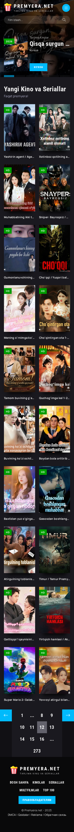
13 (51, 727)
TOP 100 (48, 790)
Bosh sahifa (19, 782)
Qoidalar (23, 815)
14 (22, 739)
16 (41, 739)
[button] (9, 76)
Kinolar (39, 782)
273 (37, 751)
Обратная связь (55, 815)
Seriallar (56, 782)
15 (32, 739)
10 (22, 727)
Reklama (36, 815)
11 (32, 727)
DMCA (12, 815)
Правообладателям (37, 800)
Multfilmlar (29, 790)
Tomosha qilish (38, 67)
